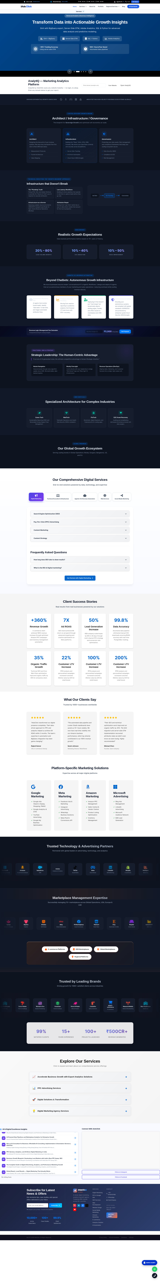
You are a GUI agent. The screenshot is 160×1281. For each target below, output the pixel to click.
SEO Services (96, 1203)
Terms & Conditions (114, 1241)
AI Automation (96, 1228)
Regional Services (112, 6)
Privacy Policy (103, 1241)
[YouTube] (74, 1213)
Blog (123, 6)
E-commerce (96, 1223)
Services (82, 6)
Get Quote (135, 1)
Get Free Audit (111, 1218)
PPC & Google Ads (96, 1200)
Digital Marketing (97, 1196)
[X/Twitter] (86, 1209)
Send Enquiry (112, 1203)
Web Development (96, 1207)
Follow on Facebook (121, 1180)
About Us (92, 6)
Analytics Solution (97, 1226)
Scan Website (113, 89)
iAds (26, 6)
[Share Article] (75, 1138)
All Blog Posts (7, 1180)
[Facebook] (82, 1209)
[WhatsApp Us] (154, 1269)
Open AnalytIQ (125, 89)
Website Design (97, 1211)
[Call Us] (154, 1275)
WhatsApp (111, 1201)
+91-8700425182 (112, 1197)
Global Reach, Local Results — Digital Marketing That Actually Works (28, 1165)
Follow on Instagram (121, 1175)
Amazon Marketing (95, 1219)
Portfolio (101, 6)
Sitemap (131, 1241)
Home (75, 6)
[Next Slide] (90, 75)
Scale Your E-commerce (79, 66)
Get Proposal (125, 335)
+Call (128, 1)
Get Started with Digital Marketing (79, 582)
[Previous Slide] (69, 75)
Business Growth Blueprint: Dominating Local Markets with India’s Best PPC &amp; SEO (34, 1152)
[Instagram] (74, 1209)
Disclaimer (124, 1241)
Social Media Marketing (96, 1215)
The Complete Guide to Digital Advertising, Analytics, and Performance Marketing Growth (34, 1159)
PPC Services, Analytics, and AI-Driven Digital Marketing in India (26, 1146)
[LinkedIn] (78, 1209)
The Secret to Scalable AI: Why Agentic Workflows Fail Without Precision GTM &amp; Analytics (36, 1172)
